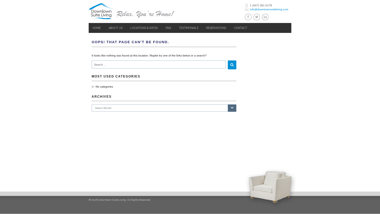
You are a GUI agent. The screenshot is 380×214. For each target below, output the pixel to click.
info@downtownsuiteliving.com (269, 9)
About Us (116, 28)
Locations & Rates (144, 28)
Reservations (216, 28)
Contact (240, 28)
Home (97, 28)
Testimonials (188, 28)
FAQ (168, 28)
